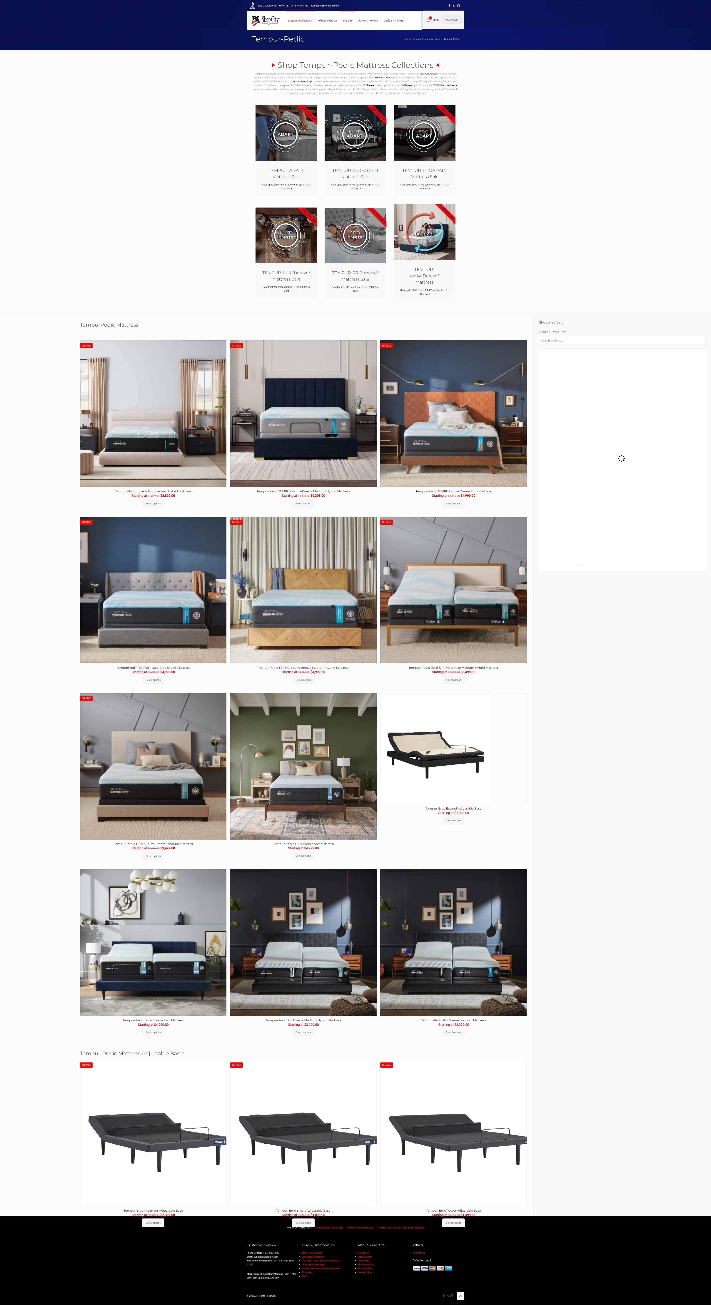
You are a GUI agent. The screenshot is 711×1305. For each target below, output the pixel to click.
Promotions (419, 1252)
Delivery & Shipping (312, 1252)
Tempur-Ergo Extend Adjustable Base (453, 808)
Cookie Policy (365, 1272)
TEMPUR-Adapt (428, 73)
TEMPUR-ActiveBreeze (445, 85)
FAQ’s (305, 1276)
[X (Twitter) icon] (454, 5)
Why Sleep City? (366, 1264)
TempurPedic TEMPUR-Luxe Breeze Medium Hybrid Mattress (303, 667)
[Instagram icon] (458, 5)
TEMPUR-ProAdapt (302, 81)
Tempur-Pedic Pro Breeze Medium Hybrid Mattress (303, 1020)
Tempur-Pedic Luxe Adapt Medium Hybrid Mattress (153, 491)
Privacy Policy (365, 1268)
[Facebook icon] (449, 5)
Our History (363, 1252)
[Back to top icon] (460, 1296)
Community (364, 1260)
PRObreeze (368, 85)
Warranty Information (313, 1264)
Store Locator (365, 1256)
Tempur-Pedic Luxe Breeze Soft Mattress (303, 844)
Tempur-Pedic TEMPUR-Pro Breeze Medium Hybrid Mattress (454, 667)
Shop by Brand (432, 38)
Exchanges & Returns (313, 1256)
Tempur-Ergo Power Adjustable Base (453, 1210)
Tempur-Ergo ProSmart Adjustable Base (153, 1210)
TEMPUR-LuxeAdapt (384, 77)
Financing (307, 1272)
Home (408, 38)
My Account (452, 19)
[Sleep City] (265, 20)
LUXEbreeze (406, 85)
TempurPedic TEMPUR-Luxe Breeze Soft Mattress (153, 667)
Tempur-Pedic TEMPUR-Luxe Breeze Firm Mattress (453, 491)
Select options (153, 503)
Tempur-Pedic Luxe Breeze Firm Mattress (153, 1020)
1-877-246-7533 (301, 5)
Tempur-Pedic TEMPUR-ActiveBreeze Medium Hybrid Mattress (303, 491)
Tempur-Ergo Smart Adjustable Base (303, 1210)
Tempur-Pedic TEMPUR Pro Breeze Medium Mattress (153, 844)
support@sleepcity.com (326, 5)
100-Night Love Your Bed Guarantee (320, 1260)
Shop (418, 38)
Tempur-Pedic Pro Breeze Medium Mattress (453, 1020)
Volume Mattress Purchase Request (321, 1268)
